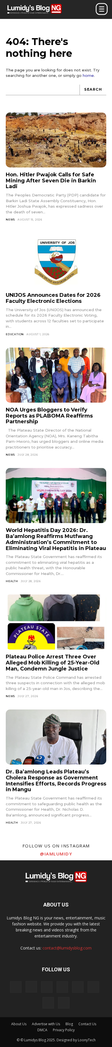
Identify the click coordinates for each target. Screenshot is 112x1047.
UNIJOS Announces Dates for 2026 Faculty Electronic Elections (53, 298)
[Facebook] (16, 987)
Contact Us (87, 1023)
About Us (18, 1023)
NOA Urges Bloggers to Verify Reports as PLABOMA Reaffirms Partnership (49, 416)
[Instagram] (31, 987)
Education (15, 334)
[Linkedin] (47, 987)
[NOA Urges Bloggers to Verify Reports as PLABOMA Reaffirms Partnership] (56, 375)
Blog (69, 1023)
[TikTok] (62, 987)
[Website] (48, 1003)
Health (12, 581)
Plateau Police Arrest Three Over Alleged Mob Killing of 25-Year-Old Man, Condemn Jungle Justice (52, 663)
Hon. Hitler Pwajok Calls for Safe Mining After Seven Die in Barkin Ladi (51, 180)
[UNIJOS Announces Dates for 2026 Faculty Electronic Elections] (56, 260)
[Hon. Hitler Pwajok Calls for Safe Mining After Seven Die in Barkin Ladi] (56, 140)
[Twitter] (78, 987)
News (10, 219)
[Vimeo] (93, 987)
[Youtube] (63, 1003)
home (88, 75)
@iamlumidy (56, 854)
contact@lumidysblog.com (67, 948)
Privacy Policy (64, 1029)
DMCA (42, 1029)
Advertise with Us (46, 1023)
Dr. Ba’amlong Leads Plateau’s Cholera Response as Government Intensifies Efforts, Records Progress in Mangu (56, 781)
